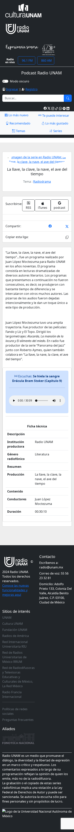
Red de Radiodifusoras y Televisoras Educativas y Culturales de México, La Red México (18, 677)
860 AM (46, 60)
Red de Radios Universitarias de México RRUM (14, 657)
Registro (31, 89)
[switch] (5, 81)
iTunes (42, 208)
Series (57, 131)
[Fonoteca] (18, 738)
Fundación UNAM (14, 630)
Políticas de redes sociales (15, 711)
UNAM (7, 617)
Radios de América (15, 636)
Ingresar (12, 89)
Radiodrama (42, 181)
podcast (59, 208)
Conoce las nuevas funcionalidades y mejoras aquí (15, 590)
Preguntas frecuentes (18, 720)
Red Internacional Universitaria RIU (15, 644)
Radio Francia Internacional (12, 694)
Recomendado (19, 123)
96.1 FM (26, 60)
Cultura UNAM (12, 624)
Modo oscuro (20, 81)
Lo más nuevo (18, 115)
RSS (28, 208)
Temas (20, 131)
